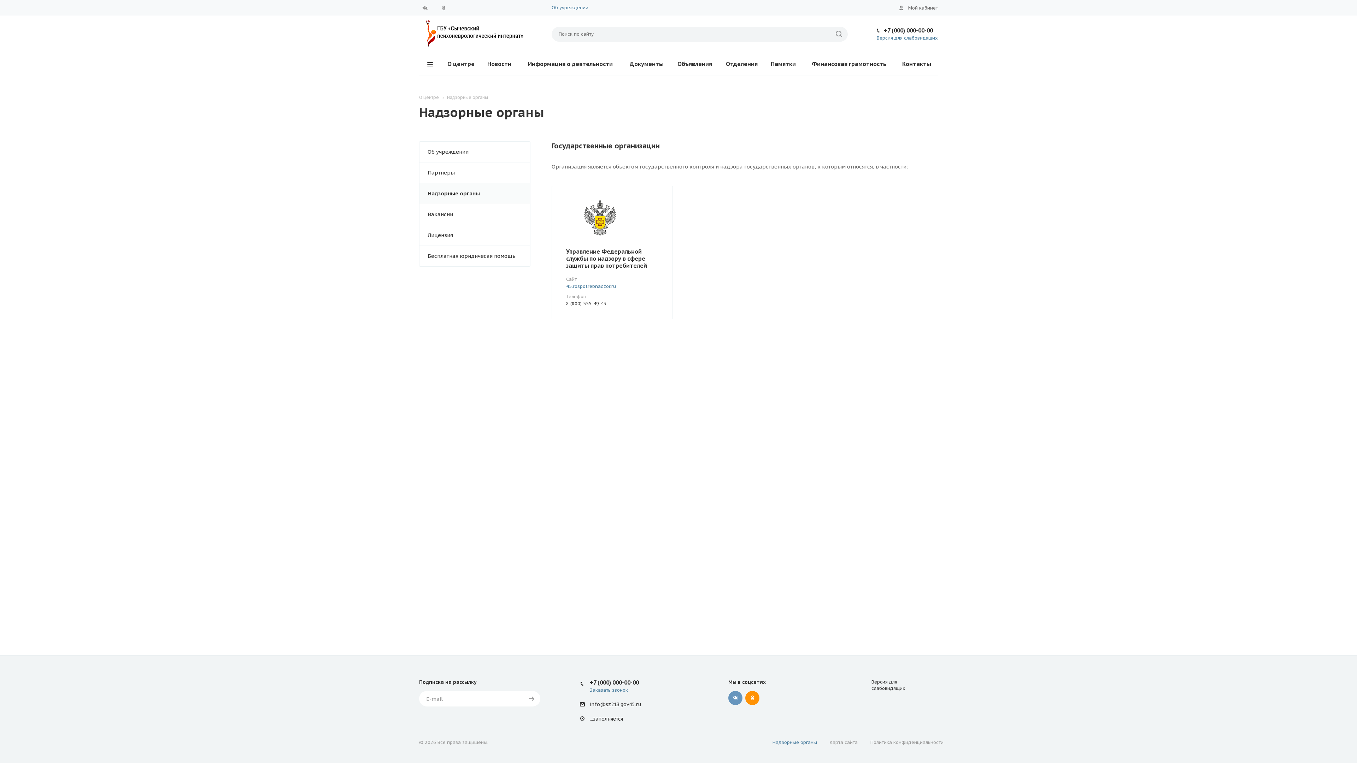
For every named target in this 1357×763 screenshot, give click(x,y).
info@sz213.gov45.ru (615, 704)
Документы (647, 63)
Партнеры (441, 172)
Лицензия (440, 235)
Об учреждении (570, 8)
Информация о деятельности (570, 63)
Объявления (694, 63)
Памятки (783, 63)
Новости (499, 63)
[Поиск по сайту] (839, 34)
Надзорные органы (454, 193)
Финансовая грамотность (849, 63)
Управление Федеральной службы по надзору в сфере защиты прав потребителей (606, 258)
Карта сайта (844, 742)
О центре (461, 63)
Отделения (742, 63)
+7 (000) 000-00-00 (908, 30)
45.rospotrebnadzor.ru (591, 286)
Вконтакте (425, 8)
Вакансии (440, 214)
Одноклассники (443, 8)
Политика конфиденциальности (907, 742)
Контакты (916, 63)
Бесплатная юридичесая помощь (472, 256)
